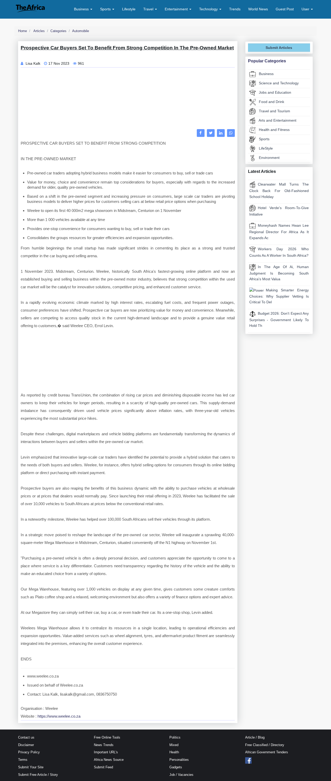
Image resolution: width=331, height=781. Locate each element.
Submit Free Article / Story (38, 775)
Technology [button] (209, 9)
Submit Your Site (30, 767)
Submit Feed (103, 767)
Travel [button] (148, 9)
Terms (22, 760)
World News (258, 9)
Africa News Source (109, 760)
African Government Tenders (266, 752)
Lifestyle (129, 9)
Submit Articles (279, 48)
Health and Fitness (274, 130)
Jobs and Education (274, 92)
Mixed (173, 745)
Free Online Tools (107, 737)
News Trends (104, 745)
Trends (234, 9)
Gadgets (175, 767)
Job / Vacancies (181, 775)
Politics (174, 737)
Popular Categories (267, 61)
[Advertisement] (128, 100)
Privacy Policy (29, 752)
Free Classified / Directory (264, 745)
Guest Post (285, 9)
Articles (39, 31)
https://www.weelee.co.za (58, 716)
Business (266, 74)
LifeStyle (265, 148)
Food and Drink (271, 102)
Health (174, 752)
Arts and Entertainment (277, 120)
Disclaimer (26, 745)
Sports (263, 139)
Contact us (26, 737)
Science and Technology (278, 83)
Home (22, 31)
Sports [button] (106, 9)
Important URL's (106, 752)
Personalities (179, 760)
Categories (58, 31)
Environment (269, 158)
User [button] (306, 9)
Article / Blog (255, 737)
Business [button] (82, 9)
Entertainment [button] (177, 9)
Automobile (80, 31)
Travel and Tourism (274, 111)
